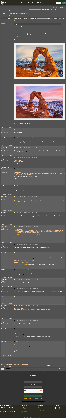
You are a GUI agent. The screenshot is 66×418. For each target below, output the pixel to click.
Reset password (27, 398)
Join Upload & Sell (23, 13)
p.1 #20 (16, 341)
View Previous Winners (55, 24)
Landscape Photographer (12, 13)
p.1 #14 (16, 279)
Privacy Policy (41, 410)
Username (33, 379)
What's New (41, 3)
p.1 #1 (16, 20)
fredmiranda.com (10, 3)
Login (64, 2)
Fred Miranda (62, 7)
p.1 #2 (16, 129)
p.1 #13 (16, 269)
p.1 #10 (16, 226)
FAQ (38, 407)
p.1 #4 (16, 147)
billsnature (26, 264)
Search (23, 412)
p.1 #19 (16, 328)
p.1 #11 (16, 244)
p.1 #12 (16, 252)
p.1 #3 (16, 137)
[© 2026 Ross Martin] (39, 60)
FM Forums (3, 13)
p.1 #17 (16, 305)
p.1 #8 (16, 196)
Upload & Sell (3, 23)
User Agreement (41, 408)
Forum (23, 3)
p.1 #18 (16, 320)
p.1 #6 (16, 168)
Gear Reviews (24, 410)
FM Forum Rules (4, 9)
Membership (24, 411)
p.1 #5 (16, 157)
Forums (23, 407)
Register (58, 2)
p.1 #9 (16, 212)
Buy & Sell (31, 3)
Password (33, 384)
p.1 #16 (16, 296)
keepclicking (17, 204)
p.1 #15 (16, 288)
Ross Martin (4, 20)
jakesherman (17, 234)
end (9, 15)
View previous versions (34, 123)
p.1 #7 (16, 185)
